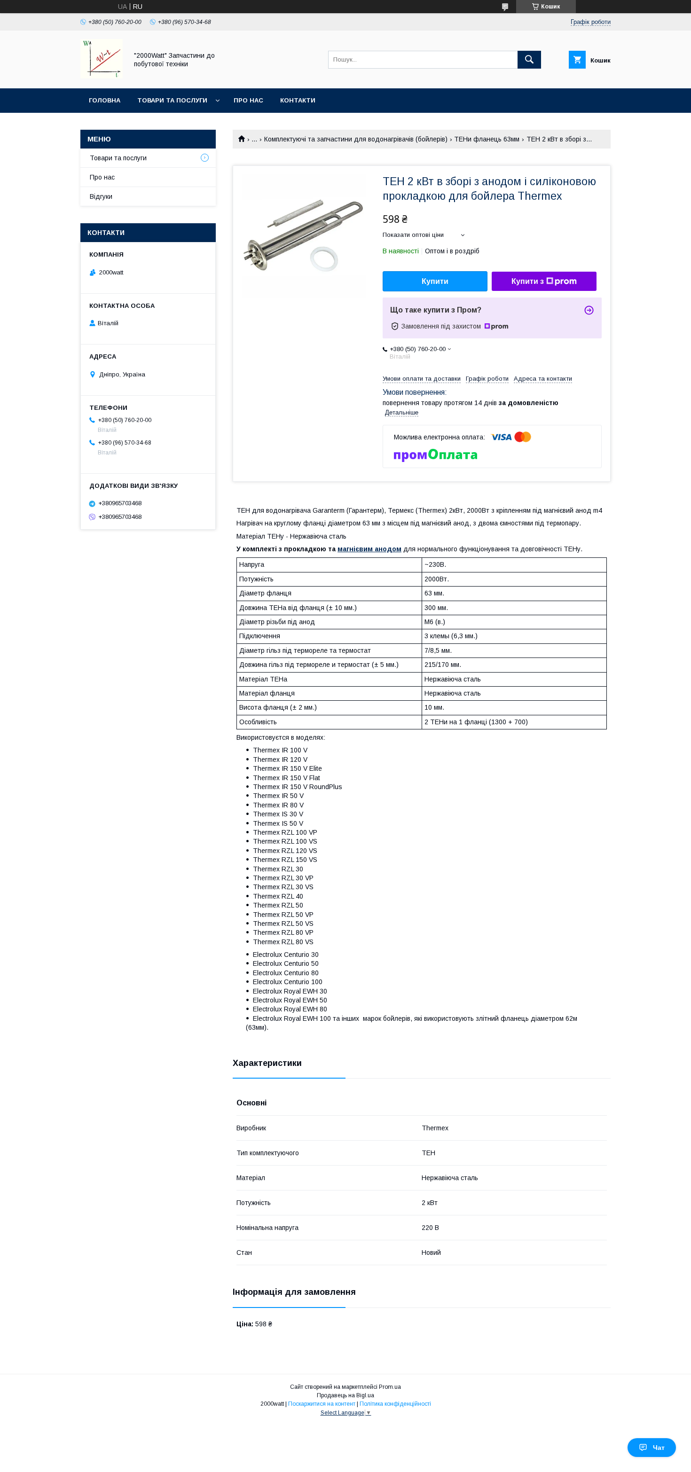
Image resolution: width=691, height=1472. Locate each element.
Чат (659, 1447)
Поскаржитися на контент (321, 1404)
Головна (104, 100)
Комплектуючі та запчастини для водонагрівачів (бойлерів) (356, 139)
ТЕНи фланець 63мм (486, 139)
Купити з (527, 281)
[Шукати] (529, 60)
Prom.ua (390, 1387)
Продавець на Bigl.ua (345, 1395)
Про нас (248, 100)
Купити (435, 281)
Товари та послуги (172, 100)
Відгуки (101, 196)
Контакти (297, 100)
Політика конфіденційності (395, 1404)
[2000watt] (101, 76)
